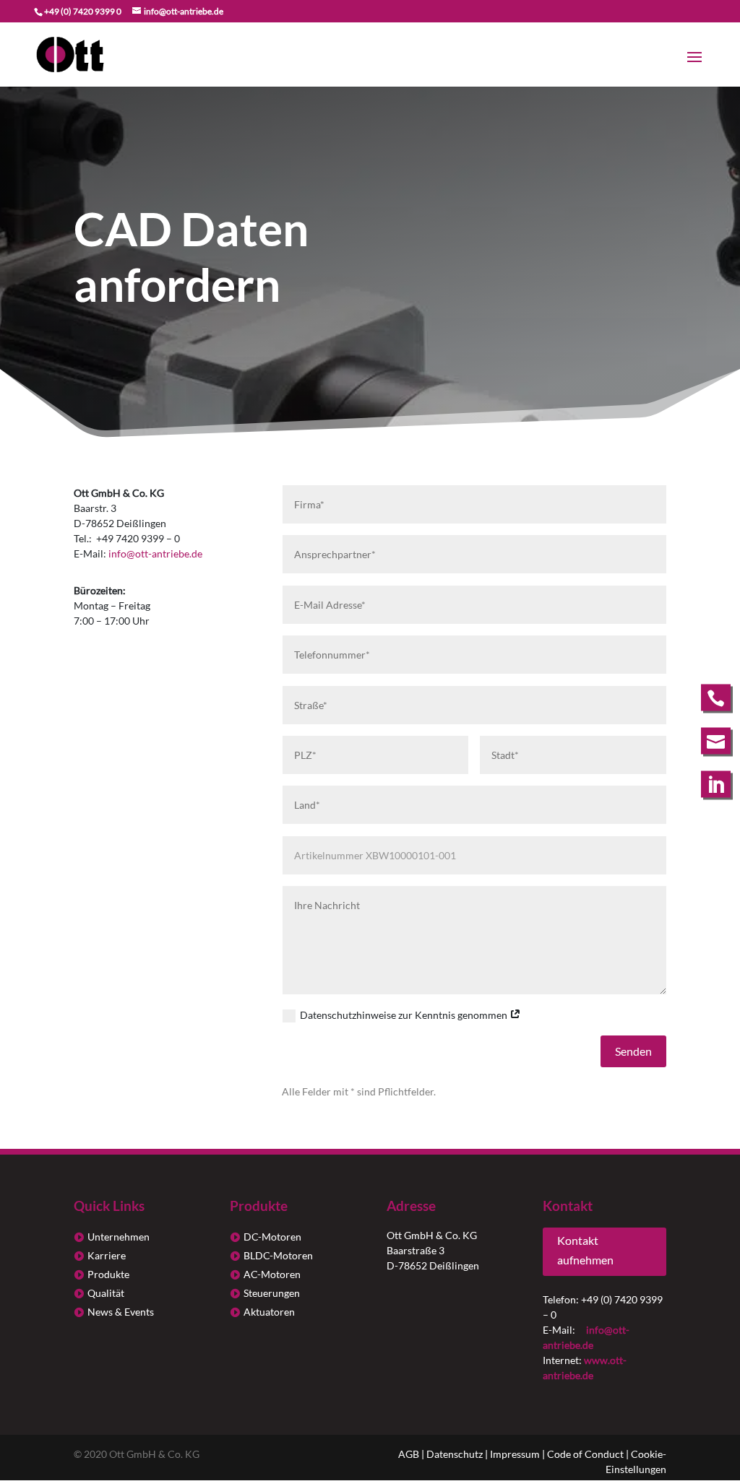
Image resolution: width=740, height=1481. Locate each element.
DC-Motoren (272, 1236)
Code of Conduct (585, 1454)
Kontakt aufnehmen (585, 1250)
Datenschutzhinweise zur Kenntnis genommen (404, 1015)
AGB (408, 1454)
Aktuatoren (269, 1312)
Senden (633, 1051)
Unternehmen (118, 1236)
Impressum (515, 1454)
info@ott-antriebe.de (155, 553)
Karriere (106, 1255)
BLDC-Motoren (278, 1255)
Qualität (105, 1293)
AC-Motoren (272, 1274)
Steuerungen (272, 1293)
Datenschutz (454, 1454)
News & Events (120, 1312)
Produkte (108, 1274)
